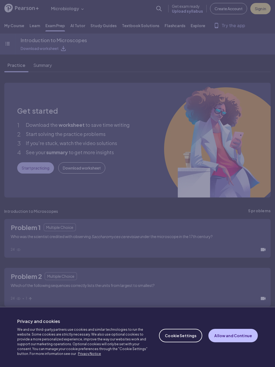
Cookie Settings (180, 335)
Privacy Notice (89, 354)
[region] (137, 337)
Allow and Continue (233, 335)
